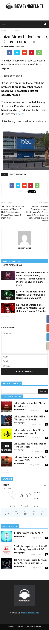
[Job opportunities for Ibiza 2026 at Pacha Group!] (6, 406)
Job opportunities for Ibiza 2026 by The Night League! (30, 445)
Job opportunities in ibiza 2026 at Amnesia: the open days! (29, 431)
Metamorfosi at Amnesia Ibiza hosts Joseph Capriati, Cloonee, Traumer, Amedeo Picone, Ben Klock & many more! (32, 278)
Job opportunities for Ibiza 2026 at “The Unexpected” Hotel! (30, 418)
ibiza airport (21, 175)
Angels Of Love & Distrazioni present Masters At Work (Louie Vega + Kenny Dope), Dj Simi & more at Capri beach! (37, 213)
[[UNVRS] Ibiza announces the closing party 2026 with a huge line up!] (6, 563)
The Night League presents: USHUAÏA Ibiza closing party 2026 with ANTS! (30, 548)
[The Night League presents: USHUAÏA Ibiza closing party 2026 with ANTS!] (6, 550)
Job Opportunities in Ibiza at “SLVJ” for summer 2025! (30, 458)
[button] (45, 24)
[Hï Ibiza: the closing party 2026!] (6, 536)
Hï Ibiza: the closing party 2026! (28, 533)
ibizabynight (9, 46)
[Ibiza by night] (24, 6)
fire (11, 175)
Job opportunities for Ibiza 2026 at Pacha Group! (30, 404)
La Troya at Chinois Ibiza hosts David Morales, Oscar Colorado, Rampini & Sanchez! (32, 307)
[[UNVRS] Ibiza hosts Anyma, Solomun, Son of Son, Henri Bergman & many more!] (8, 295)
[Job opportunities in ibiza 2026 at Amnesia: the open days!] (6, 434)
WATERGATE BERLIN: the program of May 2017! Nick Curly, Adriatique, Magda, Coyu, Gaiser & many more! (12, 212)
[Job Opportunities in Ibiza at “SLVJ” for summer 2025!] (6, 461)
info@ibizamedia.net (30, 612)
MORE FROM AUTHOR (12, 265)
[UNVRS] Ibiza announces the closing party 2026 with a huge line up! (30, 561)
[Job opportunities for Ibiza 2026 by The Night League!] (6, 447)
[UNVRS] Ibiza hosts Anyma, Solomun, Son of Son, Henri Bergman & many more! (30, 294)
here (27, 110)
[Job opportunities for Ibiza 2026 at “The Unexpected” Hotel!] (6, 420)
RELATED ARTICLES (11, 261)
